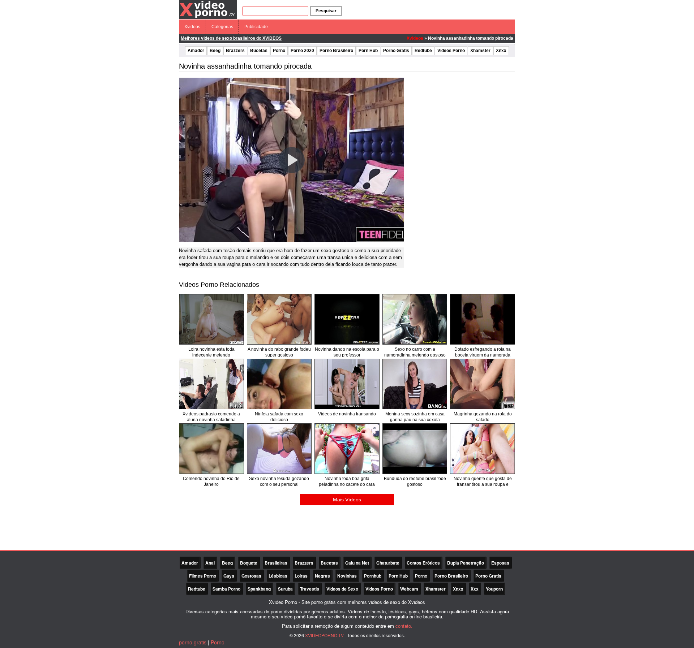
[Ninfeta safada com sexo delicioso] (279, 384)
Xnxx (501, 50)
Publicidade (256, 26)
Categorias (222, 26)
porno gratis (192, 642)
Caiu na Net (357, 563)
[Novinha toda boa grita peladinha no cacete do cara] (347, 449)
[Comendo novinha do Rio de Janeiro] (211, 449)
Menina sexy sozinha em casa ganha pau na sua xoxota (415, 416)
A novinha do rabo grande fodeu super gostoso (279, 352)
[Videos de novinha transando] (347, 384)
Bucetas (258, 50)
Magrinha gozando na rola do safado (483, 416)
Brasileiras (276, 563)
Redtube (423, 50)
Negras (322, 576)
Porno (279, 50)
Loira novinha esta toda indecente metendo (211, 352)
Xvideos (192, 26)
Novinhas (347, 576)
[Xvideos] (208, 9)
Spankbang (259, 589)
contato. (403, 625)
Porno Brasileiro (336, 50)
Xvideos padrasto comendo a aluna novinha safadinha (211, 416)
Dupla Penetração (465, 563)
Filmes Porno (202, 576)
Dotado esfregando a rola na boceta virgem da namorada (482, 352)
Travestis (309, 589)
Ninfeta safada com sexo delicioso (279, 416)
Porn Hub (368, 50)
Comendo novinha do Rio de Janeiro (211, 481)
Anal (210, 563)
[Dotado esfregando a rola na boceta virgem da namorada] (482, 319)
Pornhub (372, 576)
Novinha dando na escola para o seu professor (347, 352)
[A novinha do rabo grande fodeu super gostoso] (279, 319)
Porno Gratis (396, 50)
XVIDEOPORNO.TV (324, 635)
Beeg (215, 50)
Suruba (285, 589)
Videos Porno (451, 50)
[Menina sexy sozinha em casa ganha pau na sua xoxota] (415, 384)
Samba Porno (226, 589)
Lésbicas (278, 576)
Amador (196, 50)
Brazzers (235, 50)
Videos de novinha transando (347, 413)
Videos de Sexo (342, 589)
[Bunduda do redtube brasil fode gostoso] (415, 449)
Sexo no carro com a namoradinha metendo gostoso (415, 352)
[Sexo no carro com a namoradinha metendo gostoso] (415, 319)
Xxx (475, 589)
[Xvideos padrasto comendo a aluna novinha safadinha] (211, 384)
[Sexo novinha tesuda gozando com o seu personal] (279, 449)
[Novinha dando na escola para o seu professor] (347, 319)
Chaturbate (387, 563)
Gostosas (251, 576)
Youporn (494, 589)
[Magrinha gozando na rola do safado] (482, 384)
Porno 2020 (302, 50)
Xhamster (480, 50)
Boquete (248, 563)
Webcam (409, 589)
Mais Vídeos (347, 499)
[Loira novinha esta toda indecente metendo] (211, 319)
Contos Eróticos (423, 563)
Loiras (301, 576)
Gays (228, 576)
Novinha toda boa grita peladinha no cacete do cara (347, 481)
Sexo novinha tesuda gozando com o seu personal (279, 481)
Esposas (500, 563)
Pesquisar (326, 10)
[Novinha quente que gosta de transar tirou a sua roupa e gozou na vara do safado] (482, 449)
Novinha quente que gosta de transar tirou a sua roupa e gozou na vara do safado (483, 484)
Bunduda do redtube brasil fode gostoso (415, 481)
